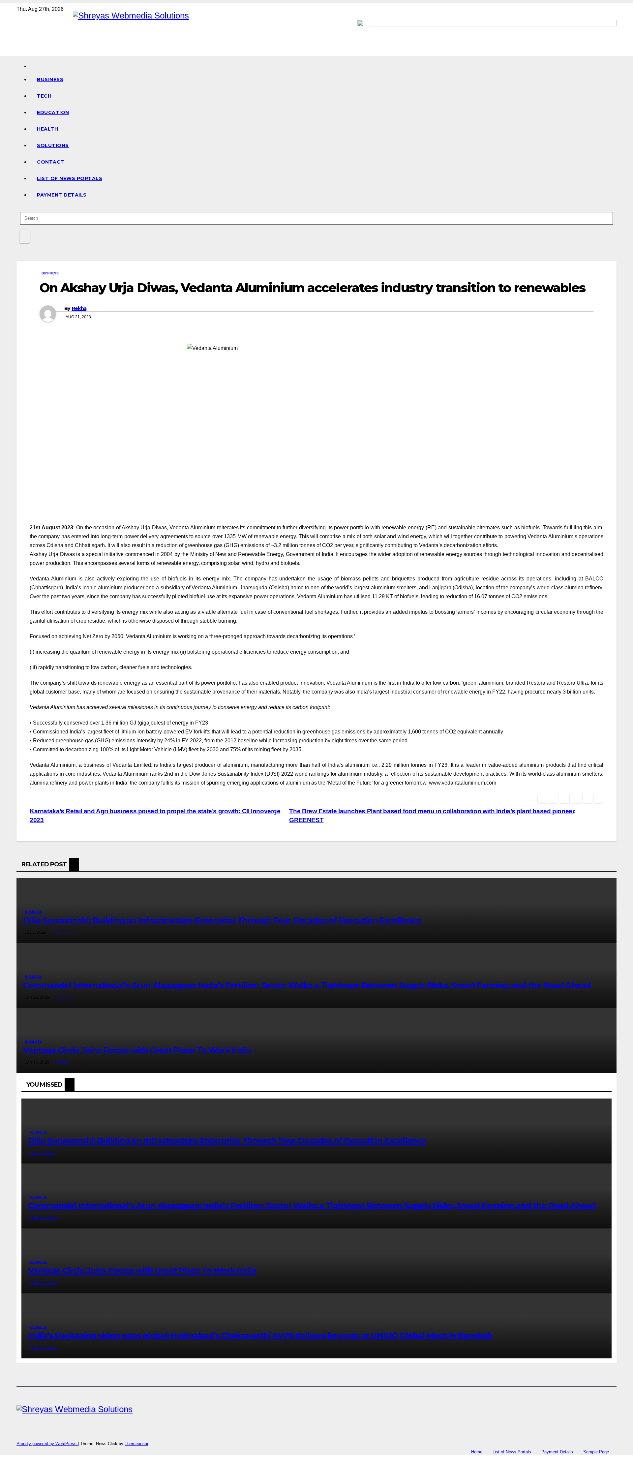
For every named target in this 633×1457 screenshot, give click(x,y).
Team (62, 1062)
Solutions (53, 145)
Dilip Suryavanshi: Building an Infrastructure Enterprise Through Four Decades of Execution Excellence (222, 920)
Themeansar (136, 1443)
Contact (50, 162)
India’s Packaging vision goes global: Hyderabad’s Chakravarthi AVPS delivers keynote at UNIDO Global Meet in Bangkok (260, 1335)
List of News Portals (69, 178)
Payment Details (62, 195)
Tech (44, 96)
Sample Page (596, 1451)
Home (476, 1451)
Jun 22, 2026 (43, 1217)
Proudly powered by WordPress (47, 1443)
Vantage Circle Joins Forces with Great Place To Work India (137, 1050)
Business (50, 79)
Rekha (79, 308)
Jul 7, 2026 (42, 1152)
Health (47, 129)
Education (53, 112)
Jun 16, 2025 (43, 1282)
